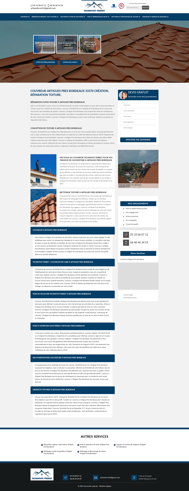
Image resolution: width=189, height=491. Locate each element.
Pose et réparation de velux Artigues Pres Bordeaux (94, 446)
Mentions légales (105, 486)
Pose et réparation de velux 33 (98, 17)
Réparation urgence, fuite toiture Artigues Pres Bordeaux (59, 446)
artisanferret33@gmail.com (43, 8)
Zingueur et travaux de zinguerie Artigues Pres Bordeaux (131, 446)
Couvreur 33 (25, 17)
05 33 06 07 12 (39, 5)
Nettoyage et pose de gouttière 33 (72, 17)
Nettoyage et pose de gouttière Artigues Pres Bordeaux (58, 453)
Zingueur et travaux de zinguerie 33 (155, 17)
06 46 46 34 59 (56, 5)
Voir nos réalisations (45, 62)
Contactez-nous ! (70, 62)
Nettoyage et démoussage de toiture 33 (125, 17)
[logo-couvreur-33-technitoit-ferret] (94, 6)
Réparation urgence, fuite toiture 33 (45, 17)
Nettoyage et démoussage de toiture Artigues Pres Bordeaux (93, 453)
